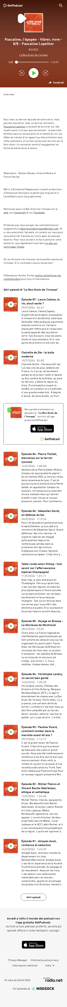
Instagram (20, 212)
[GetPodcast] (13, 5)
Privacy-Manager (17, 960)
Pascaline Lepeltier (15, 127)
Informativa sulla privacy (45, 960)
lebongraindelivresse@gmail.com (39, 229)
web (6, 212)
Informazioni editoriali (25, 965)
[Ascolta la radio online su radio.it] (53, 979)
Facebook (39, 212)
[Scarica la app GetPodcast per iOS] (42, 429)
